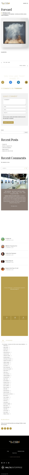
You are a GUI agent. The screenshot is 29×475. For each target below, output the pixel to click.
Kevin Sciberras (6, 390)
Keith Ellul (5, 388)
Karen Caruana (6, 387)
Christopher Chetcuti (7, 358)
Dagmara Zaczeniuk (7, 360)
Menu (25, 3)
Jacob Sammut (6, 380)
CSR (8, 451)
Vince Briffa (5, 412)
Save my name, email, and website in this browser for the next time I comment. (14, 117)
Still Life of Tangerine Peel (11, 246)
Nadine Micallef (6, 392)
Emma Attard (5, 370)
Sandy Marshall (6, 407)
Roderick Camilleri (6, 403)
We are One (7, 62)
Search (2, 130)
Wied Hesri (22, 65)
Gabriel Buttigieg (6, 375)
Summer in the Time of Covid (11, 268)
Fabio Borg (5, 372)
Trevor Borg (5, 410)
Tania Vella (5, 408)
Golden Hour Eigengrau (6, 147)
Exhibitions (21, 451)
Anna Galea (5, 350)
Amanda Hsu (5, 14)
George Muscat (6, 377)
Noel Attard (5, 395)
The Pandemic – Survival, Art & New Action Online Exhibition (13, 344)
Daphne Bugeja (6, 362)
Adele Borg (5, 345)
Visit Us (14, 453)
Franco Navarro (6, 373)
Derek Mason (5, 365)
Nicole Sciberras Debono (8, 393)
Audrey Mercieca (6, 352)
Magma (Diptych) (5, 149)
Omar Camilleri (6, 397)
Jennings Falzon (6, 382)
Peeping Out (4, 144)
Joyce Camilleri (6, 385)
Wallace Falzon (6, 413)
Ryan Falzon (5, 405)
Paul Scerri (5, 400)
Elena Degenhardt (6, 367)
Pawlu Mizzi (5, 402)
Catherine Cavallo (6, 355)
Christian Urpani (6, 357)
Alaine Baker (5, 347)
